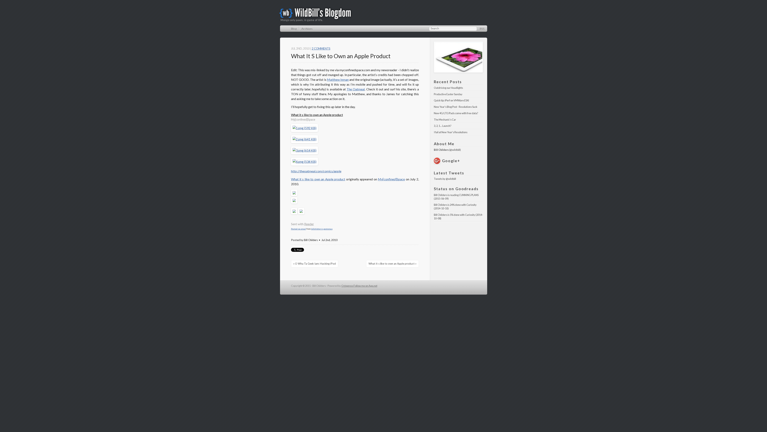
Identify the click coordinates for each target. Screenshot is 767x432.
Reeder (309, 224)
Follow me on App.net (365, 285)
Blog (294, 28)
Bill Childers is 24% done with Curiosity (455, 204)
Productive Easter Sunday (448, 94)
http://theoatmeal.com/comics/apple (316, 171)
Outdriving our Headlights (448, 87)
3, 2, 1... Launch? (442, 125)
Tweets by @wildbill (445, 178)
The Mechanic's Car (445, 119)
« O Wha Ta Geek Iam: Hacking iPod (314, 263)
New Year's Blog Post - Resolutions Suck (455, 106)
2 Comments (321, 48)
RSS (482, 28)
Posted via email (298, 229)
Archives (307, 28)
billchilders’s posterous (322, 229)
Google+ (451, 160)
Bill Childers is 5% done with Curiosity (454, 214)
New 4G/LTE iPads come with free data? (456, 113)
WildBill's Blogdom (323, 12)
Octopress (347, 285)
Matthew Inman (338, 79)
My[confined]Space (391, 179)
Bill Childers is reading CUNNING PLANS (456, 195)
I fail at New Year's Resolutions (450, 132)
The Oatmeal (356, 89)
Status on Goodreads (456, 188)
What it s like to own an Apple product (317, 115)
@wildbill (455, 149)
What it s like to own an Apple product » (392, 263)
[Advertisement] (458, 241)
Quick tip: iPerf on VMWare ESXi (451, 100)
